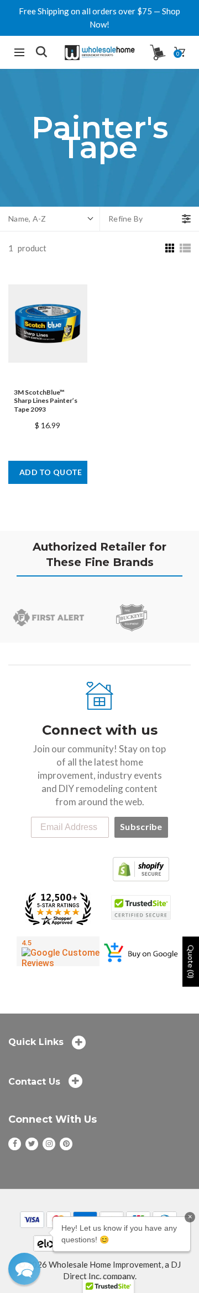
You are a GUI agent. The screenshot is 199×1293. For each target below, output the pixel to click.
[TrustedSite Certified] (141, 907)
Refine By (125, 218)
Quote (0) (191, 961)
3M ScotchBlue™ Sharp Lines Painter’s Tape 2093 (45, 400)
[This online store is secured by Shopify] (141, 867)
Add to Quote (50, 472)
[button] (24, 1269)
